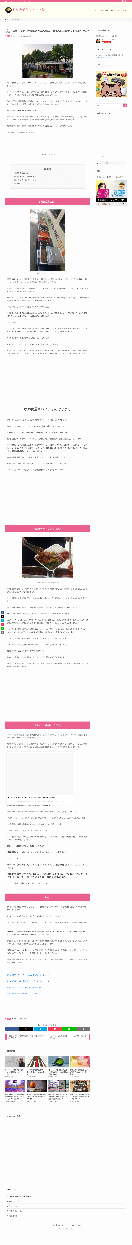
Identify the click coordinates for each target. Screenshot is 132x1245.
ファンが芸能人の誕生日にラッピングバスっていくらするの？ (30, 981)
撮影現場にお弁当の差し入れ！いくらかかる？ (24, 993)
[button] (12, 1029)
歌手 (63, 1225)
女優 (73, 1225)
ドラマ (53, 1225)
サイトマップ (14, 1206)
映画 (25, 1019)
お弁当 (16, 1019)
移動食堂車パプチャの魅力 (26, 176)
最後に (18, 183)
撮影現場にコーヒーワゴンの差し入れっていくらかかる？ (28, 975)
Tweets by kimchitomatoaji (104, 57)
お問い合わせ (14, 1201)
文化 (8, 36)
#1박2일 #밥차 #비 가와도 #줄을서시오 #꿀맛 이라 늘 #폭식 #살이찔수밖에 (32, 797)
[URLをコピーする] (83, 1029)
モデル (79, 1225)
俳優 (20, 1019)
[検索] (125, 1)
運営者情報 (13, 1216)
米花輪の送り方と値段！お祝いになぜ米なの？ (24, 987)
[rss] (123, 1)
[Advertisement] (48, 381)
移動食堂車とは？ (23, 173)
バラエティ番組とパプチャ (26, 180)
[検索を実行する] (125, 105)
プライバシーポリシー (17, 1211)
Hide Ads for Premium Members (20, 1196)
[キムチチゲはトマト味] (25, 10)
